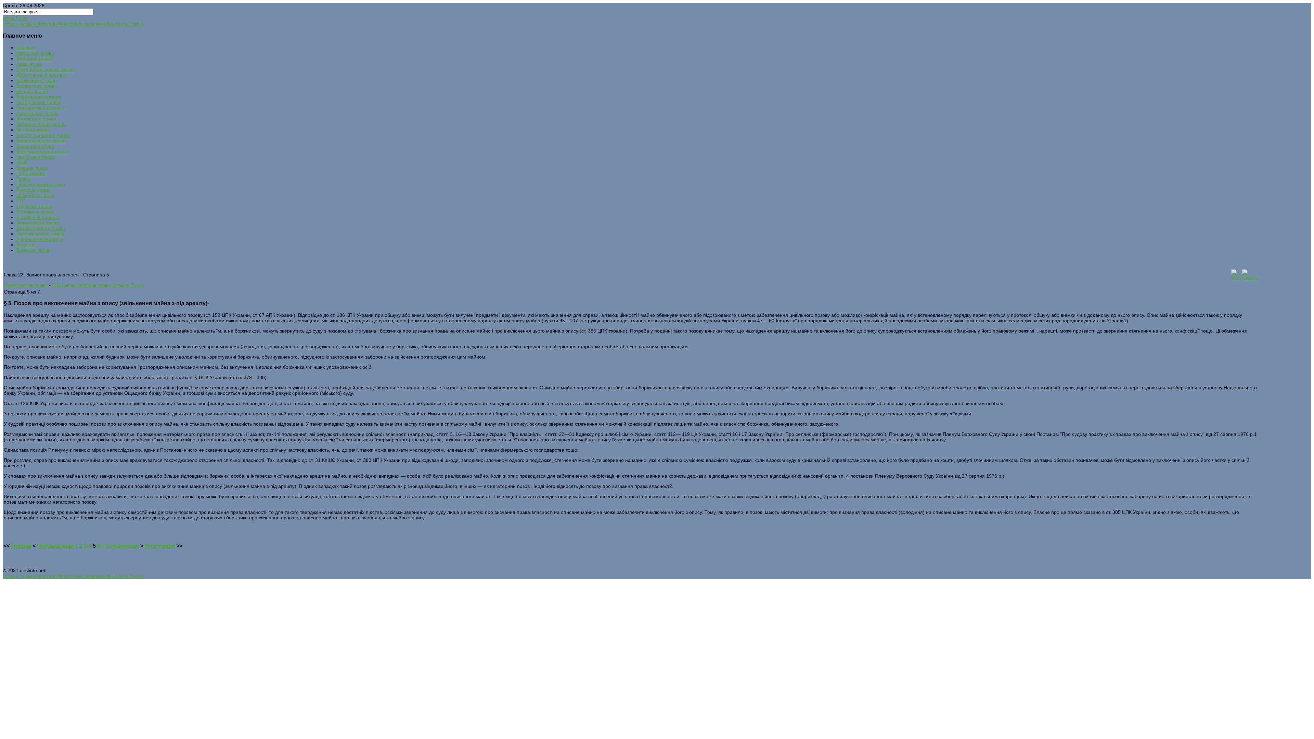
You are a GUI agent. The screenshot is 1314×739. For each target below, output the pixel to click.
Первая (21, 546)
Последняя (160, 546)
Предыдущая (55, 546)
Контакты (118, 24)
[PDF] (1236, 277)
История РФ (50, 24)
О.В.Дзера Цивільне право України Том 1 (98, 285)
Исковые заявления (86, 24)
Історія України (20, 24)
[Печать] (1250, 277)
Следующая (122, 546)
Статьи (136, 24)
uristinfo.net (15, 18)
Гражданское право (26, 285)
